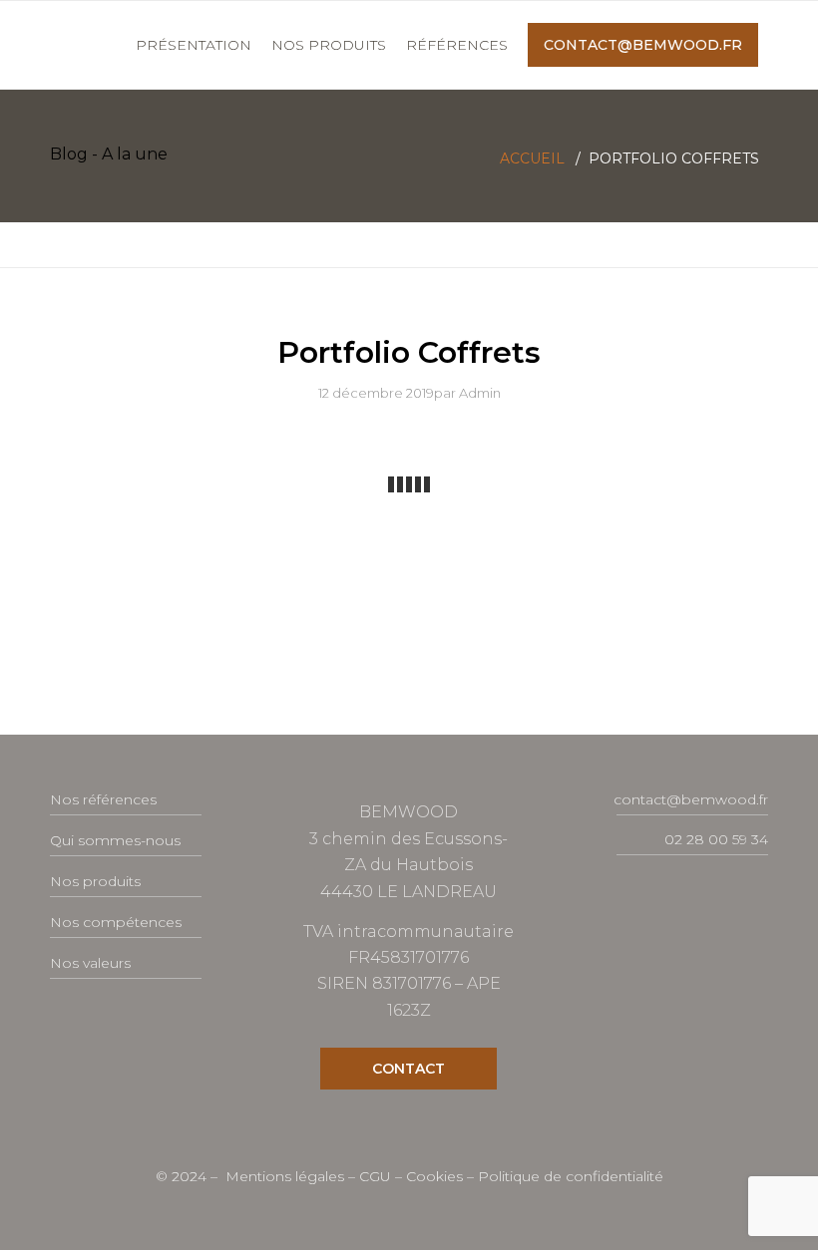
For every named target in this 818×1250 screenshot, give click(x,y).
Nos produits (95, 881)
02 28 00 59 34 (716, 839)
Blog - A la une (109, 154)
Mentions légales (286, 1176)
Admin (480, 393)
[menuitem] (193, 45)
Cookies (436, 1176)
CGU (377, 1176)
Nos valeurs (90, 963)
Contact (408, 1069)
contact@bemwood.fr (691, 799)
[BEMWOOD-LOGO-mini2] (51, 45)
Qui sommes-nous (115, 840)
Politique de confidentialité (570, 1176)
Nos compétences (116, 922)
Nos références (103, 799)
